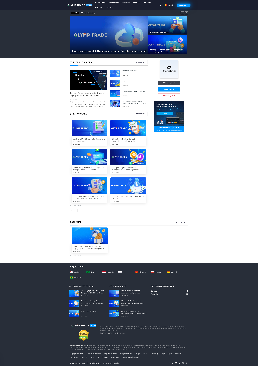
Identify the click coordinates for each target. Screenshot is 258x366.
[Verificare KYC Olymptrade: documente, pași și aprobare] (89, 128)
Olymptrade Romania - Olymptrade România (85, 363)
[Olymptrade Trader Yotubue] (175, 363)
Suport (170, 354)
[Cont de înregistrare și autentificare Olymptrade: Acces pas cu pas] (88, 80)
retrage (137, 354)
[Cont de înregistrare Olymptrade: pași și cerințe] (128, 185)
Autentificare (114, 3)
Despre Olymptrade (94, 354)
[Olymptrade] (169, 78)
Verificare (126, 3)
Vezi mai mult (76, 206)
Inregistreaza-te (183, 5)
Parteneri (98, 7)
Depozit (145, 354)
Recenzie (178, 354)
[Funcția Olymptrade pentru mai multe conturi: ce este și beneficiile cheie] (89, 185)
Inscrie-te (84, 357)
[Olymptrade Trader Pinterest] (185, 363)
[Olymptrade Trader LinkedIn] (178, 363)
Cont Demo (147, 3)
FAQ (97, 357)
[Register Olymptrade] (169, 113)
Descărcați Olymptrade (131, 357)
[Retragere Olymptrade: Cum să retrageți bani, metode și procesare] (128, 157)
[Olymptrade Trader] (83, 327)
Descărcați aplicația (158, 354)
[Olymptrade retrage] (115, 83)
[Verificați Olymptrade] (115, 73)
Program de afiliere (110, 354)
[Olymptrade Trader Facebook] (168, 363)
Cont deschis (100, 3)
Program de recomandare (111, 357)
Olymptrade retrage (88, 13)
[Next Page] (186, 12)
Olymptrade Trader (77, 354)
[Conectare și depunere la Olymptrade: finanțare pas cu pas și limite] (89, 157)
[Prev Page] (182, 12)
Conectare (74, 357)
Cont (92, 357)
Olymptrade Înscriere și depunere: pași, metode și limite (101, 13)
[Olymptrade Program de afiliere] (115, 93)
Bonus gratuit (170, 96)
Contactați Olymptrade (111, 363)
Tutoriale (109, 7)
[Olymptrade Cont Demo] (74, 313)
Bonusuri (136, 3)
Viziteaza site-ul (169, 83)
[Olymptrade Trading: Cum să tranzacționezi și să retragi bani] (128, 128)
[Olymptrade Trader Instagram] (182, 363)
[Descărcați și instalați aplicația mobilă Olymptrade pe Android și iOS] (115, 103)
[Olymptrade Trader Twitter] (171, 363)
